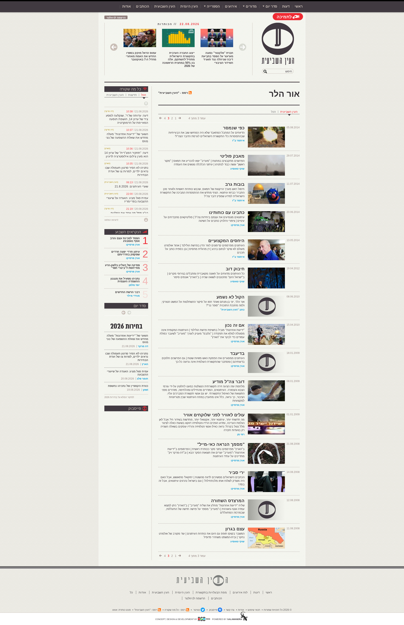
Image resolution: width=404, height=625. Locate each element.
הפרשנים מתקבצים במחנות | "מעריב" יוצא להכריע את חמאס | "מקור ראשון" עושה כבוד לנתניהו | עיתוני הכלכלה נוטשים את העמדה (204, 162)
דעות (286, 6)
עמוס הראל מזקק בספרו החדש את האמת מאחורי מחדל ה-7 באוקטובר (141, 56)
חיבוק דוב (235, 269)
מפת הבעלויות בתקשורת (211, 592)
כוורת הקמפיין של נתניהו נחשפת (128, 385)
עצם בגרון (235, 529)
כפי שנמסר (234, 128)
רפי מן (241, 434)
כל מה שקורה (130, 89)
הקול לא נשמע (231, 297)
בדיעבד (237, 353)
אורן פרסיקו (238, 225)
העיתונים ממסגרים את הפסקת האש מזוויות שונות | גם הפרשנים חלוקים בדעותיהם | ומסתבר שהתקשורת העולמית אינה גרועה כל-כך (203, 360)
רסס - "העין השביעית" (173, 92)
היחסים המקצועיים (226, 240)
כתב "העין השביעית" (232, 309)
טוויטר (197, 609)
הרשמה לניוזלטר (116, 17)
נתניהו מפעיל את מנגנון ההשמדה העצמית (125, 280)
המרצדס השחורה (228, 500)
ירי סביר (237, 472)
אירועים (231, 6)
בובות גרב (235, 184)
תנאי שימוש (254, 609)
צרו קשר (230, 609)
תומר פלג (142, 378)
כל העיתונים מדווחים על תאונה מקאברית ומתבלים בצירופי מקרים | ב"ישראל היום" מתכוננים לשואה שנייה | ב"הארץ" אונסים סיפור (206, 275)
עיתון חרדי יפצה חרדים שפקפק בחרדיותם (125, 253)
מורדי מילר (133, 295)
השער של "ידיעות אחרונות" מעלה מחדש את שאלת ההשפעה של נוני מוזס (127, 137)
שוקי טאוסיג (237, 168)
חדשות (132, 95)
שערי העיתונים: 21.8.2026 (131, 186)
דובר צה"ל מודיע (229, 381)
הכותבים (142, 6)
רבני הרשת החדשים (127, 292)
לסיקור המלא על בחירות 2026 (119, 397)
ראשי (299, 6)
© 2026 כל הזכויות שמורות (278, 609)
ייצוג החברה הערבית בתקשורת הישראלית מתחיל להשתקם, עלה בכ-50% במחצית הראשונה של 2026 (178, 59)
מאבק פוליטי (232, 156)
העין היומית (189, 6)
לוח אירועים (240, 592)
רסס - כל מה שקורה (175, 609)
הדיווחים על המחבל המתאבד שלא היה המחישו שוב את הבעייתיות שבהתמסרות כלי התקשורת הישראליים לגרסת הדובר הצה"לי (207, 134)
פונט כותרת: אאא (121, 609)
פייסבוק (134, 408)
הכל (273, 111)
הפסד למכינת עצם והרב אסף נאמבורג (125, 240)
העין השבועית (164, 6)
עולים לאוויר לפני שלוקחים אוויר (214, 415)
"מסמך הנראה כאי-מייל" (221, 444)
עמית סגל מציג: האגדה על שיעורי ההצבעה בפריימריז (127, 199)
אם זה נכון (235, 325)
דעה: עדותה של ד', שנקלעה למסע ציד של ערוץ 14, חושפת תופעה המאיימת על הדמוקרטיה (127, 119)
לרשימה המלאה (111, 220)
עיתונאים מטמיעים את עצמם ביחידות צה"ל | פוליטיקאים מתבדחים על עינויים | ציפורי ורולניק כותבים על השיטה (204, 219)
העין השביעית (289, 111)
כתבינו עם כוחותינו (227, 212)
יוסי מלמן (134, 285)
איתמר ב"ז (238, 140)
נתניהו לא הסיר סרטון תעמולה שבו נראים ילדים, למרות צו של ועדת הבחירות (126, 171)
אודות (126, 6)
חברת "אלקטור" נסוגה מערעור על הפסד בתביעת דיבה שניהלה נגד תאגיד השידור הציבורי (217, 57)
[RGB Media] (204, 619)
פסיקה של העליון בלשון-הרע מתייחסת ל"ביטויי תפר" (122, 266)
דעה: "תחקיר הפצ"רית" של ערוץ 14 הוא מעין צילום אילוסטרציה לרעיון (126, 154)
